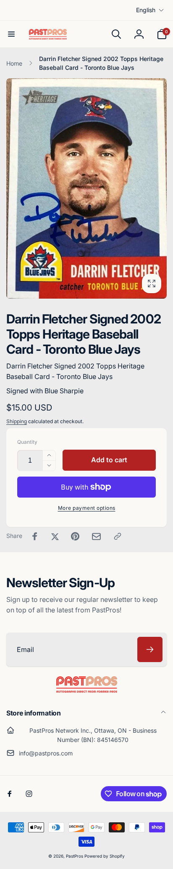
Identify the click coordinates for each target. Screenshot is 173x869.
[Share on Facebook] (35, 536)
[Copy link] (117, 536)
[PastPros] (86, 690)
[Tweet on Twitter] (55, 536)
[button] (11, 34)
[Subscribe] (150, 649)
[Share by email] (96, 536)
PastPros (74, 855)
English (145, 9)
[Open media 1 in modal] (86, 188)
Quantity (27, 442)
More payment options (86, 508)
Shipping (16, 421)
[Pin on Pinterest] (75, 536)
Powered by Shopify (104, 855)
